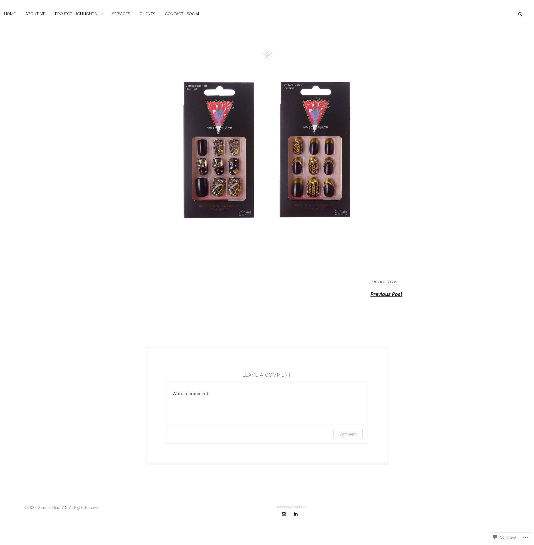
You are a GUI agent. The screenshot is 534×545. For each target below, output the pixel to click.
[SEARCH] (520, 14)
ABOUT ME (35, 14)
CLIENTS (147, 14)
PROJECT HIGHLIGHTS (76, 14)
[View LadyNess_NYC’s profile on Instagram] (284, 514)
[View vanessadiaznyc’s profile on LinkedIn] (296, 514)
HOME (10, 14)
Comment (348, 434)
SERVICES (121, 14)
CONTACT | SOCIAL (182, 14)
